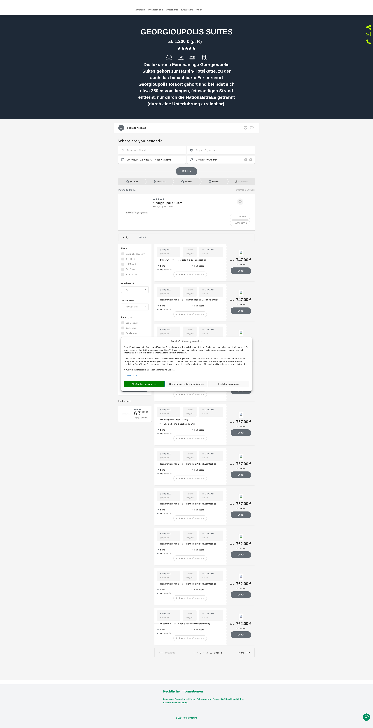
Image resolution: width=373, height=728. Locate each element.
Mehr (199, 10)
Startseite (139, 10)
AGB (223, 699)
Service (216, 699)
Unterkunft (172, 10)
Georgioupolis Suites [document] (186, 32)
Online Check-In (204, 699)
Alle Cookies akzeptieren (144, 383)
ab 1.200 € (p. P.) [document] (185, 41)
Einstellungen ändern (228, 383)
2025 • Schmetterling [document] (187, 718)
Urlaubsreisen (155, 10)
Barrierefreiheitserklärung (175, 703)
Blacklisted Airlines (235, 699)
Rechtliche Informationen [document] (183, 691)
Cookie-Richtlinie (131, 375)
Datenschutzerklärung (185, 699)
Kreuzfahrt (187, 10)
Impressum (168, 699)
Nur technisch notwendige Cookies (186, 383)
